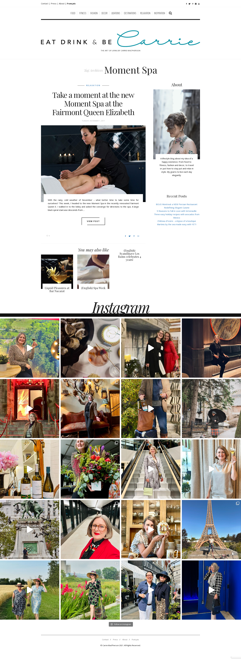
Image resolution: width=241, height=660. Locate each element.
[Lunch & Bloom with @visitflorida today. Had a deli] (90, 469)
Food (73, 13)
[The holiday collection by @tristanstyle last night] (150, 348)
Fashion (94, 13)
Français (135, 639)
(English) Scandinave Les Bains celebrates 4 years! (129, 255)
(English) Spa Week (93, 288)
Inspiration (159, 13)
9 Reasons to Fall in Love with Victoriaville (177, 211)
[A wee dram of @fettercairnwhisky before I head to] (150, 408)
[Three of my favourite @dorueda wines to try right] (29, 469)
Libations (115, 13)
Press (115, 639)
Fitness (82, 13)
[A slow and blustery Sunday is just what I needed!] (29, 529)
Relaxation (145, 13)
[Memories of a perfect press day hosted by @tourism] (90, 590)
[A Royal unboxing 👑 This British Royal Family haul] (150, 529)
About (62, 3)
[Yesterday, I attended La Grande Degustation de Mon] (29, 348)
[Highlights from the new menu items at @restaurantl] (90, 348)
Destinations (130, 13)
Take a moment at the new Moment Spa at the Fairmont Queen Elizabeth (93, 103)
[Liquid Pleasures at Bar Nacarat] (57, 272)
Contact (105, 639)
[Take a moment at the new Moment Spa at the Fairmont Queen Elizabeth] (93, 163)
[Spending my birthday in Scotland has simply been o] (90, 408)
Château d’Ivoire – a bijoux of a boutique (176, 221)
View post (93, 221)
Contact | (46, 3)
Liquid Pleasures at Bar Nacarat (57, 289)
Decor (105, 13)
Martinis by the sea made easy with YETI (176, 224)
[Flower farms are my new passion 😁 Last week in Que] (29, 590)
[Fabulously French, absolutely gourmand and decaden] (150, 590)
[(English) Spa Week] (93, 272)
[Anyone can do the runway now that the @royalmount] (90, 529)
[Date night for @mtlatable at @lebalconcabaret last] (29, 408)
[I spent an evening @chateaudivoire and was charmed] (150, 469)
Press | (55, 3)
